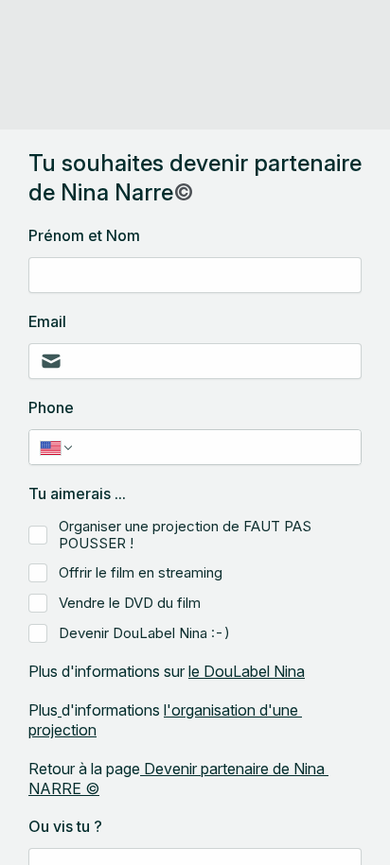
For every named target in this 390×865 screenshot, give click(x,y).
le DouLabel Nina (246, 671)
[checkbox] (37, 535)
